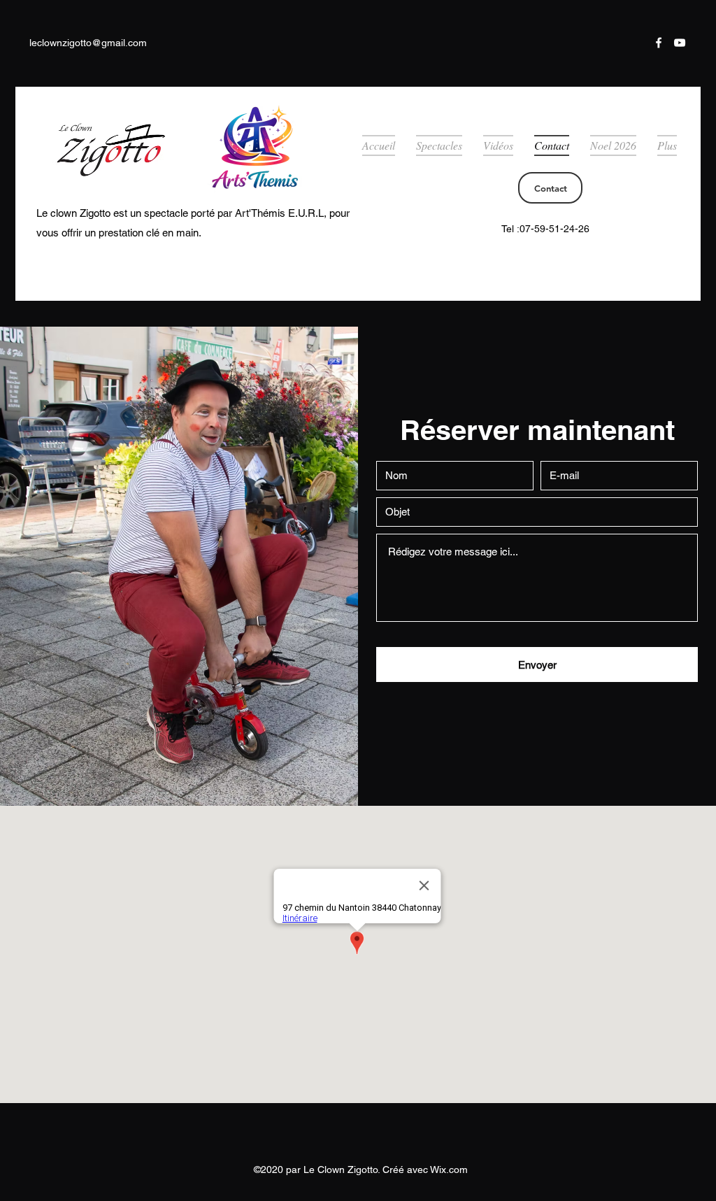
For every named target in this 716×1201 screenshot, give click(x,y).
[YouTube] (680, 43)
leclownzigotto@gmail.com (88, 42)
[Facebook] (659, 43)
